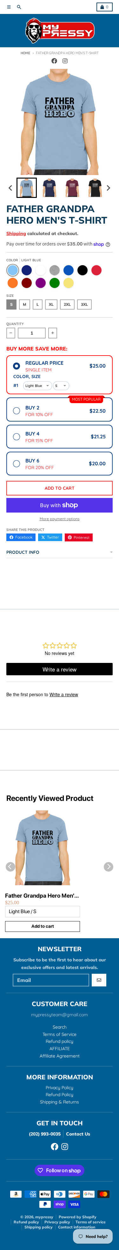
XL (51, 304)
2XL (67, 304)
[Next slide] (108, 187)
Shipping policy (38, 1227)
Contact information (76, 1227)
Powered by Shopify (77, 1216)
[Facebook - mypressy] (54, 61)
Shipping (16, 233)
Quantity (15, 324)
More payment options (60, 518)
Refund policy (26, 1222)
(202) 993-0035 (45, 1134)
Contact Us (78, 1134)
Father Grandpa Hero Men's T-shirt (41, 896)
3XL (84, 304)
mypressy (44, 1216)
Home (25, 53)
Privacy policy (57, 1222)
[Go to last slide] (10, 187)
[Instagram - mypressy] (65, 61)
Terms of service (91, 1222)
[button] (27, 188)
